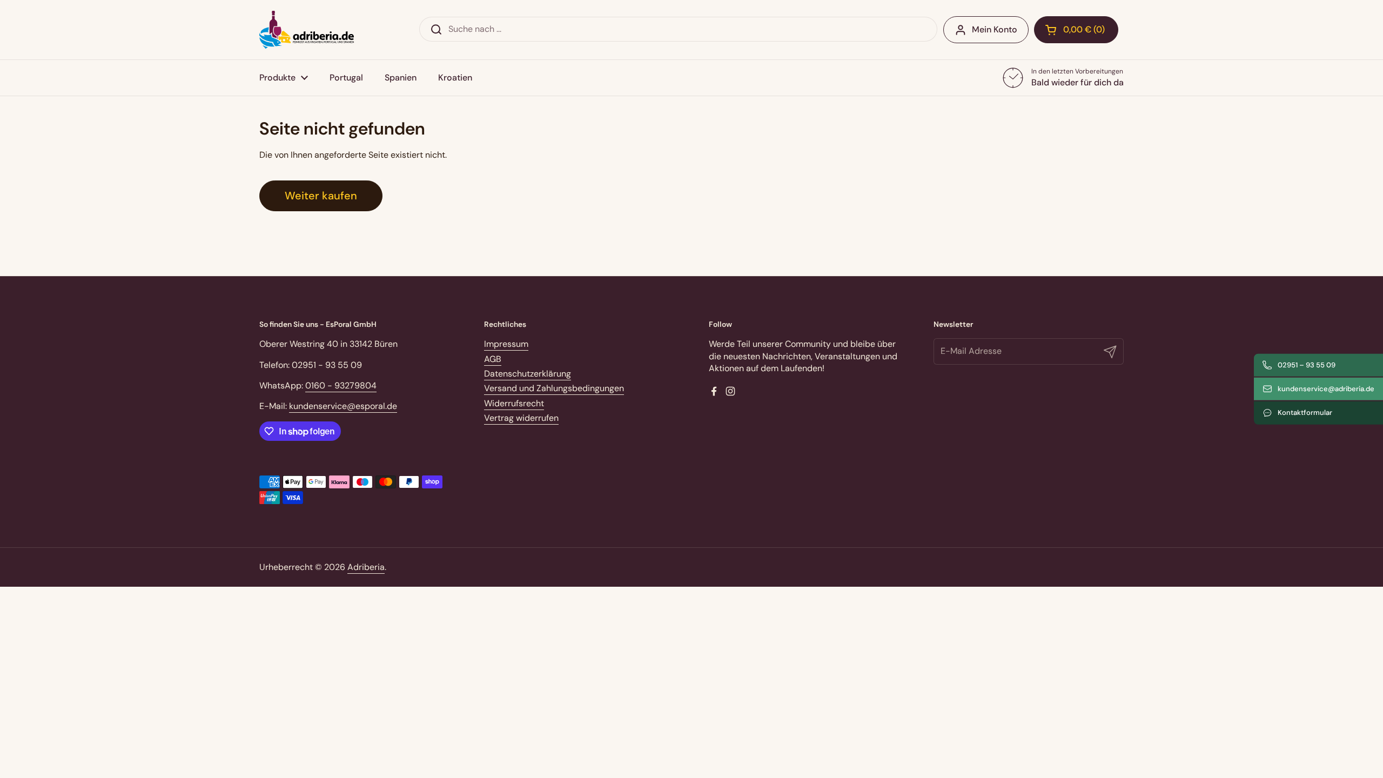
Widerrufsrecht (514, 403)
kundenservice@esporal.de (343, 406)
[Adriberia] (306, 30)
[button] (1076, 29)
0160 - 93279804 (341, 385)
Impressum (506, 344)
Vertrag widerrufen (521, 418)
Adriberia (366, 567)
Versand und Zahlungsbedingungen (554, 388)
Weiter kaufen (321, 196)
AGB (492, 359)
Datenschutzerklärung (527, 373)
